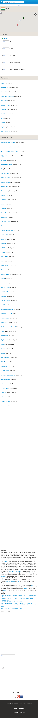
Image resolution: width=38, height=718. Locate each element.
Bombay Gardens (5, 182)
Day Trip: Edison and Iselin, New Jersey (11, 602)
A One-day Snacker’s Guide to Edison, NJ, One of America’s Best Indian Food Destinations (18, 596)
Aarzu (11, 41)
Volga (2, 397)
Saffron (3, 344)
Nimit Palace (4, 305)
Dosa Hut (3, 239)
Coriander (3, 208)
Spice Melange (5, 362)
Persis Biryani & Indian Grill (8, 327)
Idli (18, 581)
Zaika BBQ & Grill (6, 401)
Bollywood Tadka (5, 178)
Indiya (2, 261)
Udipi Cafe (3, 392)
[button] (17, 25)
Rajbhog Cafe (4, 340)
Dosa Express (4, 235)
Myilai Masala (4, 292)
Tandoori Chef (4, 388)
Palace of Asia (5, 318)
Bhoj (2, 169)
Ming (2, 118)
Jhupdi (11, 48)
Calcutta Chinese (5, 105)
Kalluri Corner (4, 265)
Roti (27, 573)
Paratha (31, 573)
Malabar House (5, 274)
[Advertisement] (19, 634)
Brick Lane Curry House (7, 96)
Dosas (8, 581)
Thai (32, 585)
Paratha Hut (4, 322)
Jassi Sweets (4, 114)
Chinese (6, 561)
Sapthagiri (12, 55)
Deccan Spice (4, 213)
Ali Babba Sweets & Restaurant (9, 151)
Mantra (3, 278)
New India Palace (5, 300)
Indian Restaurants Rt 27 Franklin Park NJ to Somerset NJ (16, 603)
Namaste (3, 296)
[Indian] (6, 43)
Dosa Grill (3, 109)
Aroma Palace (4, 92)
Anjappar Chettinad (6, 156)
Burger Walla (4, 101)
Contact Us (21, 708)
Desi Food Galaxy (5, 221)
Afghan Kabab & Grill (6, 147)
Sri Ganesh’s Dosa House (8, 375)
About (15, 708)
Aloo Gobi (11, 571)
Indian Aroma (4, 256)
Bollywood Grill (5, 173)
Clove (2, 204)
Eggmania (3, 243)
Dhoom (3, 226)
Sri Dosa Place (5, 370)
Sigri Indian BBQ (5, 357)
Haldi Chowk (4, 248)
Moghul (3, 283)
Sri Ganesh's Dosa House (17, 69)
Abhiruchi (3, 87)
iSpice (2, 406)
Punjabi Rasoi (4, 335)
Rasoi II (3, 122)
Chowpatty (3, 195)
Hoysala (3, 252)
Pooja (2, 331)
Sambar (13, 581)
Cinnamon (3, 199)
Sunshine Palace (5, 379)
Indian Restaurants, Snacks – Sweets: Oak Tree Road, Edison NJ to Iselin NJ (18, 605)
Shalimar (3, 353)
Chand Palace (4, 191)
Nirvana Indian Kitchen (7, 309)
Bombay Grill (4, 186)
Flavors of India (5, 600)
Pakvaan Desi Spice (6, 313)
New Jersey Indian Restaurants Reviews (12, 608)
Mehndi (25, 588)
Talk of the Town (5, 384)
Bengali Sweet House (6, 164)
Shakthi (3, 349)
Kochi (2, 270)
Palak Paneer (18, 571)
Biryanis (3, 576)
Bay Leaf (3, 160)
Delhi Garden (4, 217)
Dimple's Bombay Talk (7, 230)
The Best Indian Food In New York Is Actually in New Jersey (17, 598)
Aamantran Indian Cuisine (8, 142)
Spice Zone (4, 366)
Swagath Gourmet (15, 62)
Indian (6, 38)
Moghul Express (5, 287)
